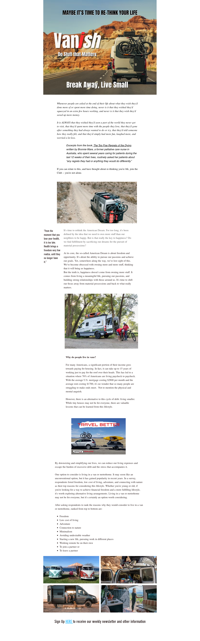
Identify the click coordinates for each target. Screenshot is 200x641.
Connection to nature (70, 527)
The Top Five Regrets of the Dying (112, 145)
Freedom (64, 516)
